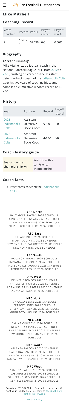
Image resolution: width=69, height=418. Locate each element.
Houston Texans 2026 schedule (34, 258)
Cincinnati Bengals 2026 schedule (34, 219)
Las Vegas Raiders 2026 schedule (34, 290)
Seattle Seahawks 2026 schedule (34, 380)
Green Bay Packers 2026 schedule (34, 308)
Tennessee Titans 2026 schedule (34, 269)
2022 (54, 70)
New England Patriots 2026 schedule (34, 244)
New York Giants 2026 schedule (34, 327)
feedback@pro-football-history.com (43, 392)
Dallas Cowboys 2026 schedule (35, 323)
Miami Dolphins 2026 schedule (34, 240)
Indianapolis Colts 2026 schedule (34, 262)
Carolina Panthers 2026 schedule (34, 352)
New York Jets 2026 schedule (34, 247)
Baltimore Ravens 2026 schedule (34, 215)
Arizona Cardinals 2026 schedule (34, 370)
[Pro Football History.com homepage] (15, 5)
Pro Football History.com (39, 4)
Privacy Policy (34, 399)
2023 (6, 74)
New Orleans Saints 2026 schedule (34, 355)
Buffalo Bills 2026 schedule (34, 237)
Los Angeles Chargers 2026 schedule (34, 287)
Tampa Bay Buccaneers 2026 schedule (34, 359)
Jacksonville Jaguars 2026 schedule (34, 265)
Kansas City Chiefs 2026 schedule (34, 283)
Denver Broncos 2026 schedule (34, 280)
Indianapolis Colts (53, 78)
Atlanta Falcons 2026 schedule (34, 348)
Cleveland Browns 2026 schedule (34, 222)
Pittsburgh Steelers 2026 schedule (34, 226)
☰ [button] (5, 5)
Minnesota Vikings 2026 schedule (34, 312)
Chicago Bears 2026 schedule (34, 301)
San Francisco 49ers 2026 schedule (34, 377)
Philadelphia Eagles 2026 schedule (34, 330)
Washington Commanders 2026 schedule (35, 335)
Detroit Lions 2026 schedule (34, 305)
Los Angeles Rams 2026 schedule (34, 373)
